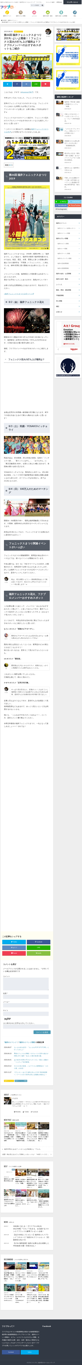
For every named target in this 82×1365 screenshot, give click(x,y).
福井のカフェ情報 (63, 243)
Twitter (27, 1112)
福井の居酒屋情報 (63, 268)
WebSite (18, 1112)
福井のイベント (11, 1042)
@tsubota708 (26, 92)
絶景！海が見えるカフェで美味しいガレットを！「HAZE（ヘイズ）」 (26, 1154)
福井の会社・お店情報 (63, 273)
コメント (6, 976)
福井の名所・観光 (62, 279)
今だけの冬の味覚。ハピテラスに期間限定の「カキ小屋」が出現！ (31, 1067)
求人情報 (59, 301)
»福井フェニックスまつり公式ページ (18, 294)
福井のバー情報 (62, 248)
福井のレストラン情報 (64, 258)
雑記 (57, 306)
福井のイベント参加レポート (67, 228)
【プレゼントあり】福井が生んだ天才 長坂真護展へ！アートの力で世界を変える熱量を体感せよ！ (30, 1073)
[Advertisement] (26, 829)
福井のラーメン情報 (64, 253)
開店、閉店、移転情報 (63, 290)
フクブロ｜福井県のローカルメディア (43, 1362)
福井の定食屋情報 (63, 263)
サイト (5, 1010)
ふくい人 (59, 284)
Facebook (35, 1112)
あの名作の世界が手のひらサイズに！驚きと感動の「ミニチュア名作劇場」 (31, 1061)
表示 (10, 165)
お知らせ (59, 312)
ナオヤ (15, 1098)
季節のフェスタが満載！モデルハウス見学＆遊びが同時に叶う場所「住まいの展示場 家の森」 (31, 1055)
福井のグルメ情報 (62, 238)
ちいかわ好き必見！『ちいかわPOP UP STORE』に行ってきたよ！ (31, 1048)
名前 (5, 993)
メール (6, 1002)
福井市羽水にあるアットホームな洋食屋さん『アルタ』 (23, 1149)
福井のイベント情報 (27, 1042)
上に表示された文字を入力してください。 (19, 1023)
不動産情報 (60, 295)
